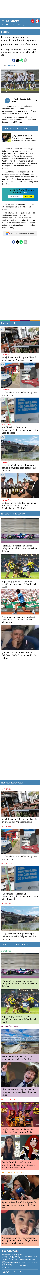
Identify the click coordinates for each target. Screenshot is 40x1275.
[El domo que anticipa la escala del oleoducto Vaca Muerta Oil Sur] (20, 1041)
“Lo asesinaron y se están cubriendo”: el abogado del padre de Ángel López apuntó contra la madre (19, 1241)
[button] (13, 60)
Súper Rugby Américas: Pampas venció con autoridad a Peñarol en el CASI (19, 584)
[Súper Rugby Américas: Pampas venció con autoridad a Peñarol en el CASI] (20, 566)
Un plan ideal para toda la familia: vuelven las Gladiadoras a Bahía (18, 1130)
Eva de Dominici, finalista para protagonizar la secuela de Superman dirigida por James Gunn (19, 1165)
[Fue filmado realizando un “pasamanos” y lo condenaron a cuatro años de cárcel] (20, 410)
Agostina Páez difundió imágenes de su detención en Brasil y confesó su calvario (19, 1205)
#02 (2, 364)
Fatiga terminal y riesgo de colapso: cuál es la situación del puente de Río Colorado (19, 468)
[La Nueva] (13, 21)
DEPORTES (6, 951)
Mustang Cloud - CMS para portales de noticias (22, 1272)
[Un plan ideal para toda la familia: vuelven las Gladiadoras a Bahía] (20, 1114)
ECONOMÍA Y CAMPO (10, 1027)
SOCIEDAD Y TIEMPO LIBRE (13, 1172)
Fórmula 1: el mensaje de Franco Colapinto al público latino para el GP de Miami (19, 548)
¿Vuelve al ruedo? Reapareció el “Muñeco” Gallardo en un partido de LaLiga (19, 655)
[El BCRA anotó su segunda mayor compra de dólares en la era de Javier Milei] (20, 1074)
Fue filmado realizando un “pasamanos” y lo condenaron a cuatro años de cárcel (20, 430)
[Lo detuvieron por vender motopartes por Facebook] (20, 375)
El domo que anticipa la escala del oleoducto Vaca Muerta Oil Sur (18, 1058)
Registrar (28, 196)
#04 (2, 437)
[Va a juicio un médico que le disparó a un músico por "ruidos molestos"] (20, 340)
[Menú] (3, 21)
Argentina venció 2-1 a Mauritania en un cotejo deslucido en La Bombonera (24, 138)
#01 (2, 329)
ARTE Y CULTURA (9, 1099)
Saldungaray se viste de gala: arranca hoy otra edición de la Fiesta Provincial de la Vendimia (19, 506)
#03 (2, 399)
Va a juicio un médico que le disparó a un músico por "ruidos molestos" (19, 358)
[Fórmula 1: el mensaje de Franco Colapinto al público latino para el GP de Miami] (20, 530)
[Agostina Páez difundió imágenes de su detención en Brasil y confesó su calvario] (20, 1187)
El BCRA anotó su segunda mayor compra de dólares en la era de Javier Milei (19, 1092)
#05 (2, 475)
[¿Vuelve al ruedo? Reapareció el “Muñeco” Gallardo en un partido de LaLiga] (20, 637)
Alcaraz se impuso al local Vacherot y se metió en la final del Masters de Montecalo (19, 620)
